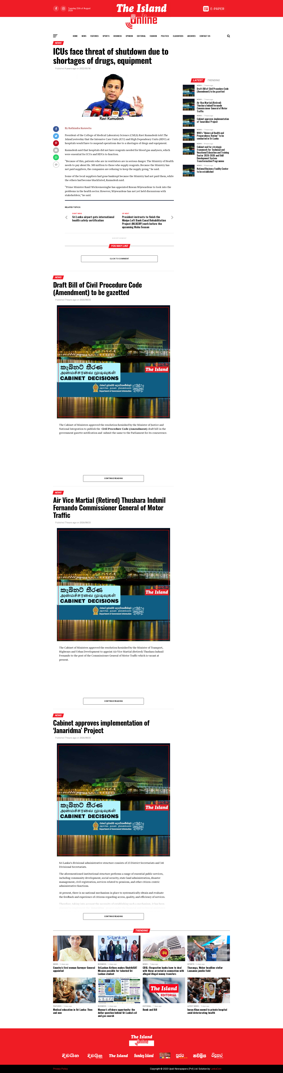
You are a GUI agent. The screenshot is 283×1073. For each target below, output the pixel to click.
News (84, 35)
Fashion (153, 35)
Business (117, 35)
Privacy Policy (60, 1068)
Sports (106, 35)
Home (75, 35)
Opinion (129, 35)
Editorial (141, 35)
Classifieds (178, 35)
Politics (165, 35)
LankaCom (216, 1068)
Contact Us (205, 35)
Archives (191, 35)
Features (94, 35)
